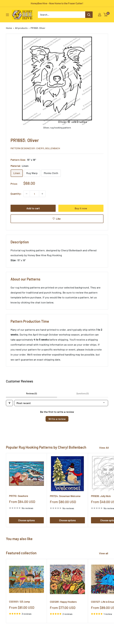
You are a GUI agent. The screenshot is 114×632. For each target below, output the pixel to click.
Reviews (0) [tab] (31, 393)
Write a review (57, 418)
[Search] (89, 14)
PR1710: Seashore (18, 495)
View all (104, 553)
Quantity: (16, 193)
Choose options (26, 520)
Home (9, 27)
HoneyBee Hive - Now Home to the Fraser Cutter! (57, 3)
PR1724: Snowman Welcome (65, 495)
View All (104, 447)
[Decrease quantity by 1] (26, 194)
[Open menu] (7, 15)
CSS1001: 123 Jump (19, 601)
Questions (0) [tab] (82, 393)
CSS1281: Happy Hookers (63, 601)
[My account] (99, 14)
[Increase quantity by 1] (42, 194)
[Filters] (9, 403)
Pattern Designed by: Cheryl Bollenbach (35, 148)
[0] (105, 14)
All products (21, 27)
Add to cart (33, 208)
